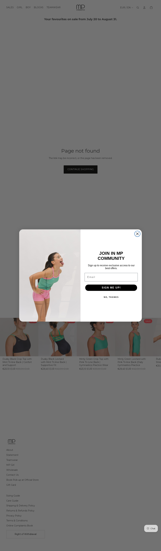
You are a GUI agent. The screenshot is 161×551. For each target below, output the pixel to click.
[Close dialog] (137, 234)
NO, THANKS (111, 297)
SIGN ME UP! (111, 287)
